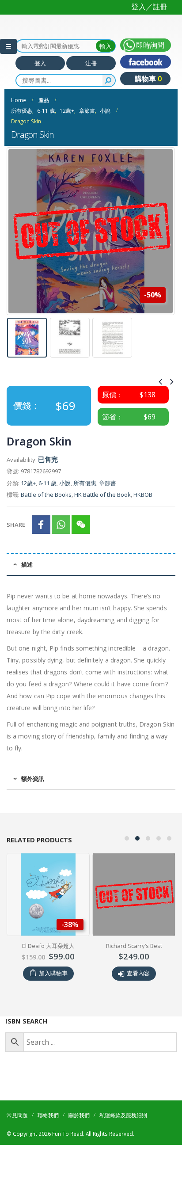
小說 (65, 513)
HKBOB (142, 525)
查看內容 (138, 1003)
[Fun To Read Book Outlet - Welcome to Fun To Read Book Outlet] (31, 34)
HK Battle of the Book (102, 525)
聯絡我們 (48, 1145)
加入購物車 (53, 1003)
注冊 (91, 93)
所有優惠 (84, 513)
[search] (108, 110)
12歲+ (28, 513)
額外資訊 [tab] (32, 809)
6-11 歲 (47, 513)
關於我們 (79, 1145)
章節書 (107, 513)
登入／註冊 (149, 6)
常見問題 (17, 1145)
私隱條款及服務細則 (123, 1145)
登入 (40, 93)
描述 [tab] (27, 594)
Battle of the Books (46, 525)
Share (16, 555)
